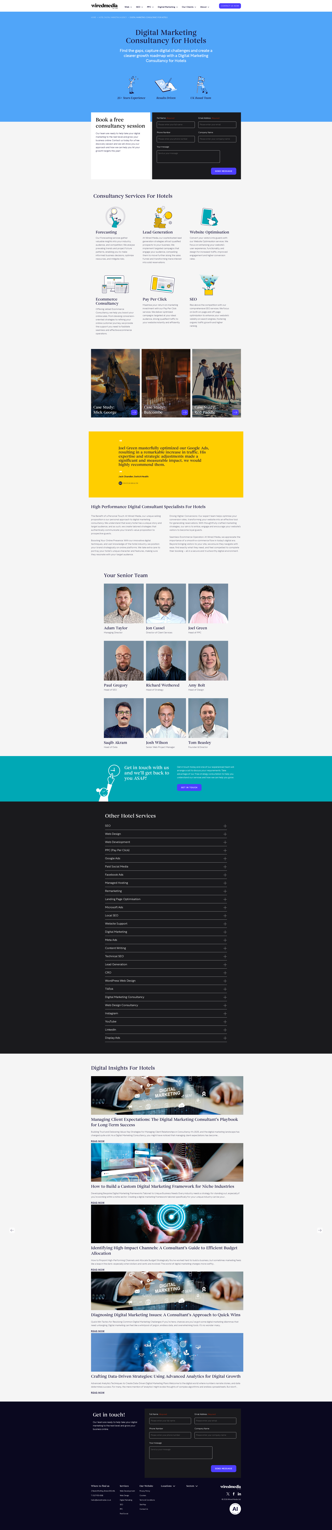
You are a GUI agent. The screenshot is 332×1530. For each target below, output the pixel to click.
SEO (138, 7)
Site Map (143, 1505)
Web (127, 7)
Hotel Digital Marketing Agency (113, 17)
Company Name (205, 133)
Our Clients (187, 7)
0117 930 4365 (97, 1495)
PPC (149, 7)
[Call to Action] (134, 412)
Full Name (165, 118)
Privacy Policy (145, 1491)
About (203, 7)
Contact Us (144, 1509)
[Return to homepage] (104, 6)
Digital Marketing (166, 7)
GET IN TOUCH (189, 788)
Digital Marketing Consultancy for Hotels (149, 17)
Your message (163, 147)
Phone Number (163, 133)
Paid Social (124, 1514)
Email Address (208, 118)
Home (93, 17)
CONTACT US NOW (230, 6)
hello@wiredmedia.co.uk (101, 1500)
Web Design (124, 1495)
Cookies (143, 1495)
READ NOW (98, 1141)
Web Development (127, 1491)
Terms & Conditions (147, 1500)
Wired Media (233, 1499)
